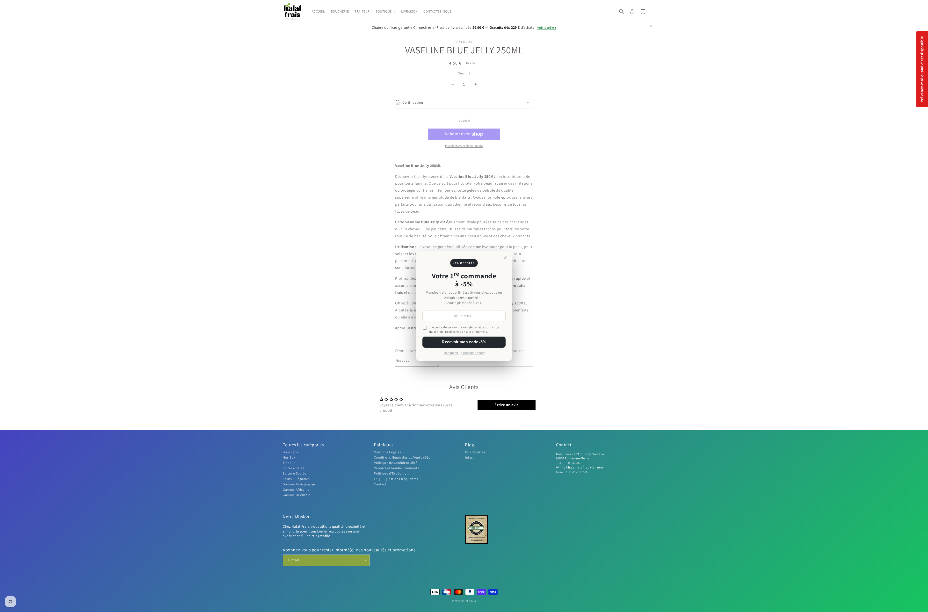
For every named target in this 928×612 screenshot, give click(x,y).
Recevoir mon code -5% (464, 342)
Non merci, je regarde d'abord (464, 353)
